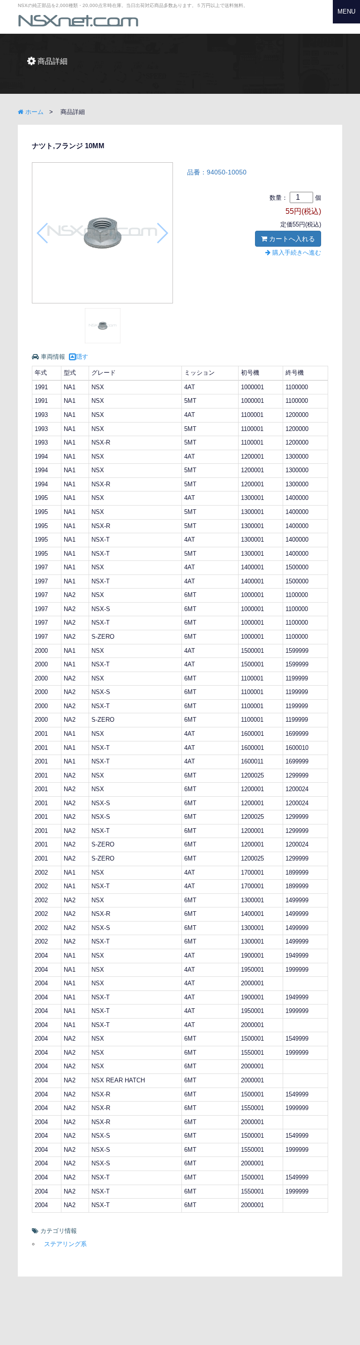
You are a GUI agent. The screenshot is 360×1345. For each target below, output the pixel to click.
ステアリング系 (65, 1243)
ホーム (33, 111)
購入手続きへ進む (295, 252)
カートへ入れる (291, 238)
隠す (82, 356)
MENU (346, 11)
